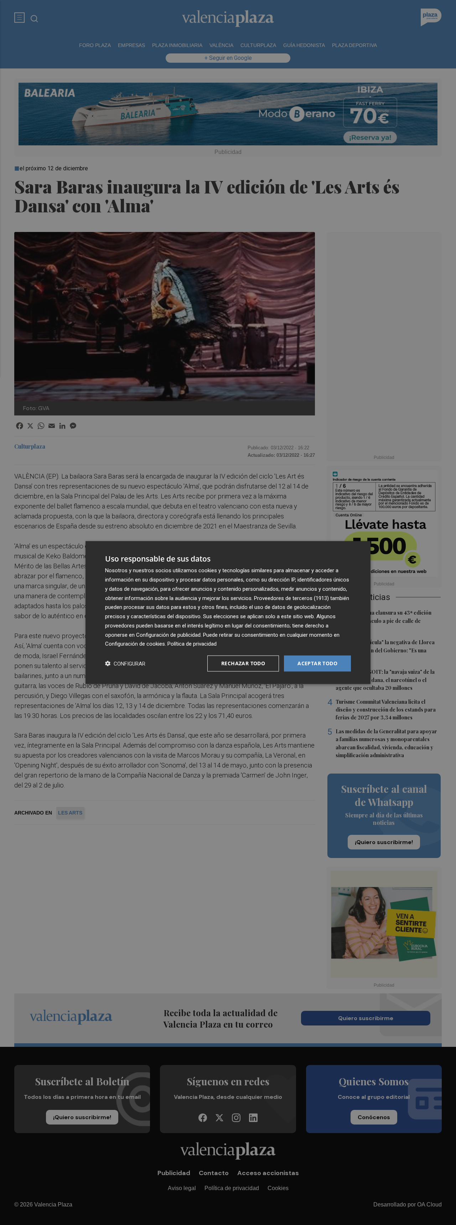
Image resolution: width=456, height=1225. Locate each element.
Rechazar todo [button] (243, 663)
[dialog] (228, 612)
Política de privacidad (192, 644)
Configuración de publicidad (168, 634)
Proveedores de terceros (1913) (291, 598)
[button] (125, 664)
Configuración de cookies (135, 644)
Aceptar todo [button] (317, 663)
